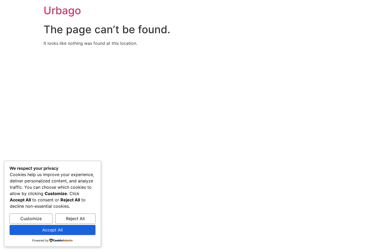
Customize (31, 218)
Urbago (62, 10)
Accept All (52, 229)
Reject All (75, 218)
